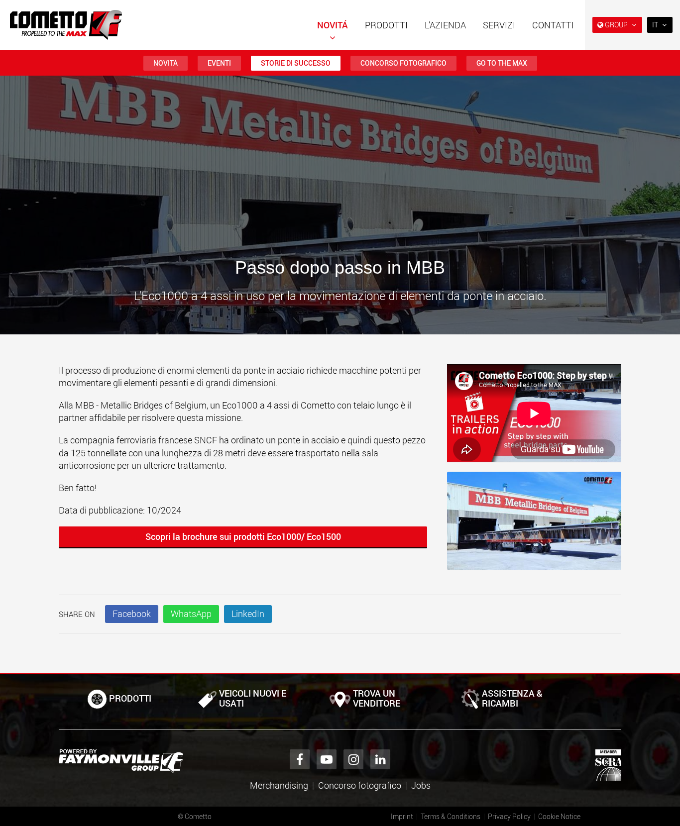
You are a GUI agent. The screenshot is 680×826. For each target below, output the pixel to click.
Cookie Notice (559, 816)
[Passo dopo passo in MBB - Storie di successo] (534, 526)
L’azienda (445, 25)
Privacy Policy (509, 816)
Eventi (219, 63)
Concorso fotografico (403, 63)
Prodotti (386, 25)
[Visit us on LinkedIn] (380, 759)
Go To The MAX (501, 63)
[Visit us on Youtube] (326, 759)
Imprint (402, 816)
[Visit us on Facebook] (299, 759)
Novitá (332, 25)
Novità (165, 63)
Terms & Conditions (450, 816)
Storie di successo (296, 63)
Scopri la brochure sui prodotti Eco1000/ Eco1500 (243, 536)
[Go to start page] (66, 25)
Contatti (553, 25)
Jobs (421, 785)
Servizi (499, 25)
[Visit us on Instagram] (353, 759)
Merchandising (279, 785)
